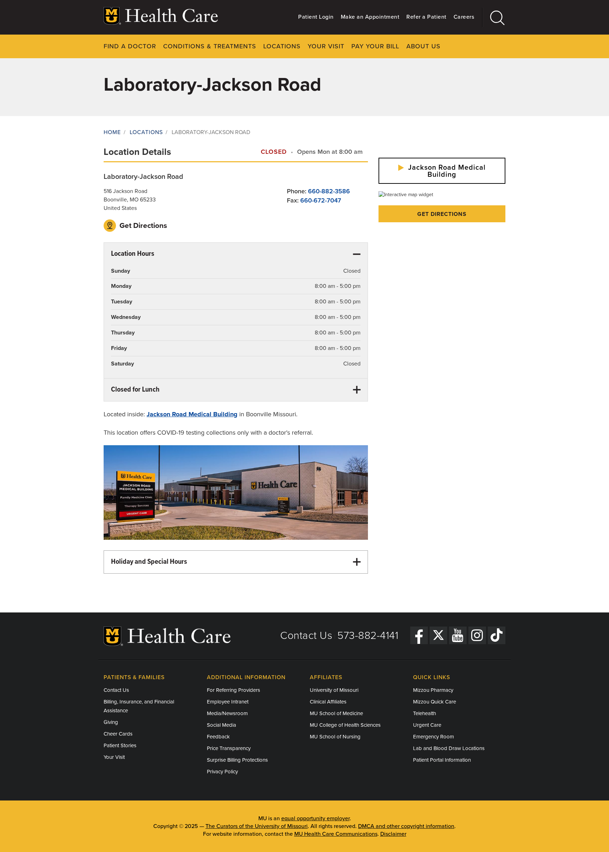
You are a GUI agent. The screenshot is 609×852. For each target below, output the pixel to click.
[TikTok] (496, 635)
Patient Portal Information (442, 760)
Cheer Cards (118, 734)
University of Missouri (334, 690)
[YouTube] (458, 635)
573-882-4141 (367, 635)
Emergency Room (433, 736)
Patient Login (316, 16)
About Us (423, 46)
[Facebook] (419, 635)
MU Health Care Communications (335, 834)
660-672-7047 (320, 200)
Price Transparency (229, 748)
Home (112, 132)
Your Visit (326, 46)
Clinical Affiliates (328, 702)
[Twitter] (438, 635)
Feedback (218, 736)
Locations (282, 46)
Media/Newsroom (227, 713)
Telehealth (424, 713)
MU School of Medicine (336, 713)
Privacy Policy (222, 771)
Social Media (221, 725)
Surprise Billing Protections (237, 760)
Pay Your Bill (375, 46)
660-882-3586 (329, 191)
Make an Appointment (370, 16)
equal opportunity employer (315, 818)
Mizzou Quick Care (434, 702)
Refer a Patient (426, 16)
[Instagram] (477, 635)
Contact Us (306, 635)
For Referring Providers (233, 690)
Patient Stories (120, 745)
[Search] (493, 17)
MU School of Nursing (335, 736)
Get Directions (142, 225)
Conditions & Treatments (209, 46)
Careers (464, 16)
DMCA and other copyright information (406, 826)
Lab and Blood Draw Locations (449, 748)
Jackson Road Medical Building (446, 171)
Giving (111, 722)
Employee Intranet (227, 702)
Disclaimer (393, 834)
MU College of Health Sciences (345, 725)
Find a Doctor (130, 46)
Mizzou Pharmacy (433, 690)
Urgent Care (427, 725)
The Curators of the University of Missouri (256, 826)
